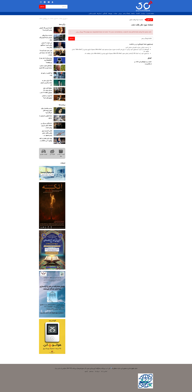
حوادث (115, 13)
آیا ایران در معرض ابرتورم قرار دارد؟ (47, 97)
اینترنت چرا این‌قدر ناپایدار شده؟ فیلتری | (131, 20)
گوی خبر (108, 368)
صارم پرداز (58, 368)
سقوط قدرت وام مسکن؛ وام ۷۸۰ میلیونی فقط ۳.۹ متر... (45, 90)
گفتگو (150, 58)
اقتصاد (138, 13)
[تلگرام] (45, 2)
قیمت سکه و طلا (60, 155)
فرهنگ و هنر (126, 13)
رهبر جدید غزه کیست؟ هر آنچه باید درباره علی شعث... (45, 53)
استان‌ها (99, 13)
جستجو (42, 7)
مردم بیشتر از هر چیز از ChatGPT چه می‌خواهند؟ (45, 60)
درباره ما (97, 371)
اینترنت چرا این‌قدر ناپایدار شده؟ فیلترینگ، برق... (45, 37)
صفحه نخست (150, 13)
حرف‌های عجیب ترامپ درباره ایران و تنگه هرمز (45, 67)
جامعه (133, 13)
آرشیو (86, 371)
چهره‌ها (110, 13)
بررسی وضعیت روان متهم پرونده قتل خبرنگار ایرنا (46, 110)
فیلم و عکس (92, 13)
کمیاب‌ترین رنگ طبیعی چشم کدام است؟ (45, 29)
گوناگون (105, 13)
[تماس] (49, 2)
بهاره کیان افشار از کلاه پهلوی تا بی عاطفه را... (46, 139)
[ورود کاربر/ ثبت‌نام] (52, 2)
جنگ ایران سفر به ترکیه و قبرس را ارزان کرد (46, 83)
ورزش (120, 13)
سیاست (143, 13)
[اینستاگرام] (41, 2)
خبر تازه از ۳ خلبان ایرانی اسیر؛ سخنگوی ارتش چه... (46, 45)
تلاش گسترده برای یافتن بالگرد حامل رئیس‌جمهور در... (47, 133)
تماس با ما (104, 371)
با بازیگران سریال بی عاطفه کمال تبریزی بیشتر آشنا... (46, 125)
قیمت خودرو (43, 154)
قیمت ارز (52, 154)
